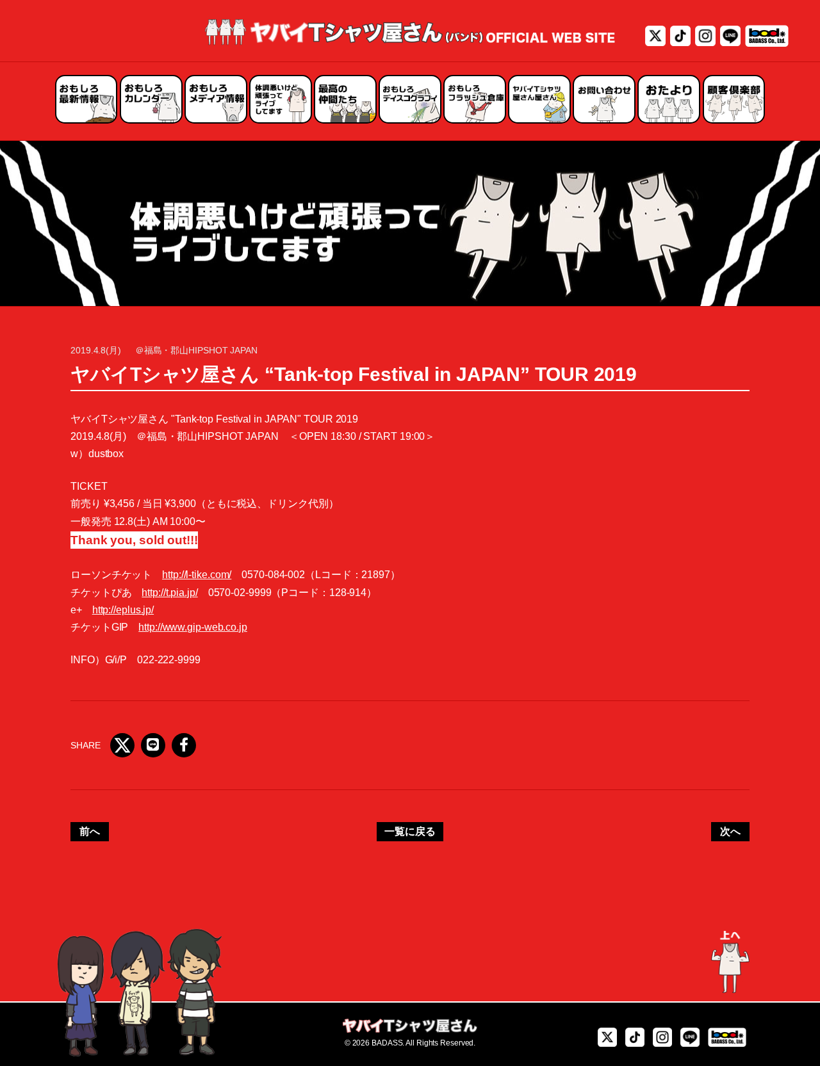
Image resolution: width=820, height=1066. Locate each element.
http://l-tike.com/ (196, 574)
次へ (730, 831)
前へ (89, 831)
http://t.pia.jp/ (169, 592)
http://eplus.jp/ (123, 609)
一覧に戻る (410, 831)
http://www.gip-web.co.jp (192, 627)
